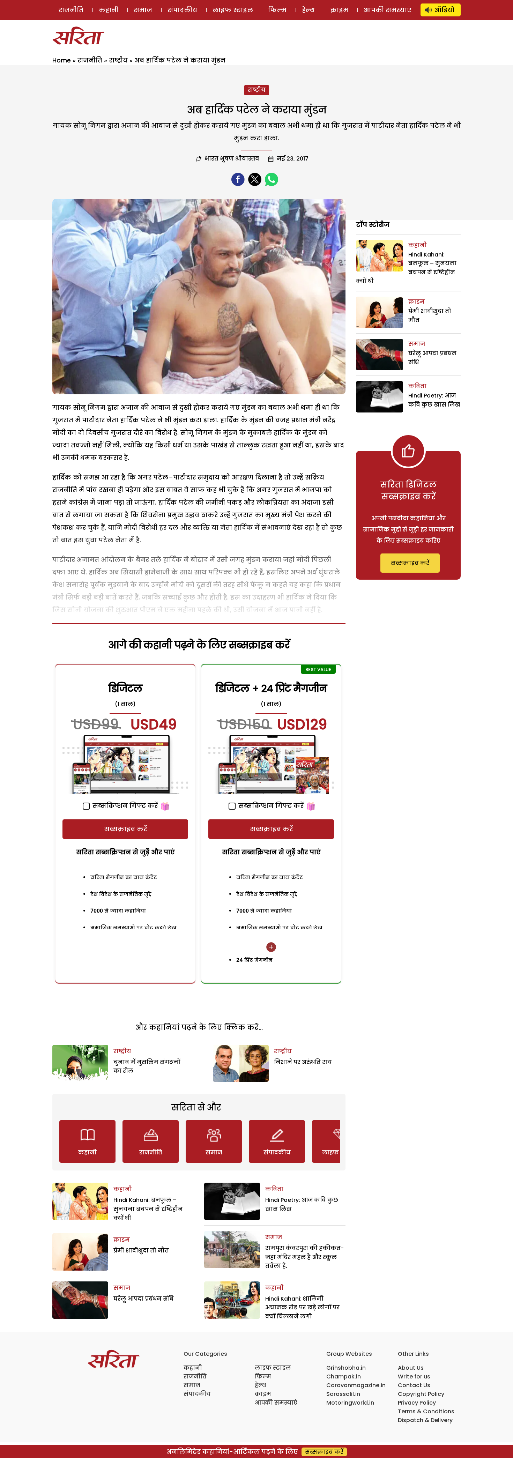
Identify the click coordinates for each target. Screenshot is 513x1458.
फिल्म (277, 10)
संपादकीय (182, 10)
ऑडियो (444, 10)
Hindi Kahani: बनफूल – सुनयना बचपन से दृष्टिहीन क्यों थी (148, 1209)
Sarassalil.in (343, 1394)
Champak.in (343, 1377)
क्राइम (339, 10)
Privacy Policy (417, 1403)
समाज (143, 10)
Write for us (414, 1377)
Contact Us (414, 1385)
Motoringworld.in (350, 1403)
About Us (411, 1368)
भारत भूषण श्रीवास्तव (232, 159)
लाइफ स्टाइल (233, 10)
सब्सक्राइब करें (125, 829)
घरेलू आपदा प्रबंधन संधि (143, 1299)
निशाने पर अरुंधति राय (303, 1062)
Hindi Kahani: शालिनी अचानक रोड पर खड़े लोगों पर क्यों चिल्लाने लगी (302, 1308)
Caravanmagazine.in (356, 1385)
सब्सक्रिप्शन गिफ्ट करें (124, 805)
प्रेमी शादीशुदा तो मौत (141, 1251)
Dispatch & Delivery (425, 1420)
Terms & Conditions (426, 1411)
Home (61, 60)
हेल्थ (308, 10)
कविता (274, 1189)
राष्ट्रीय (118, 60)
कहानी (108, 10)
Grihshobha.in (346, 1368)
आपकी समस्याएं (387, 10)
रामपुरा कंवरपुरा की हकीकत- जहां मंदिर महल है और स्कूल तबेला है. (304, 1257)
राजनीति (71, 10)
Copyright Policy (421, 1394)
